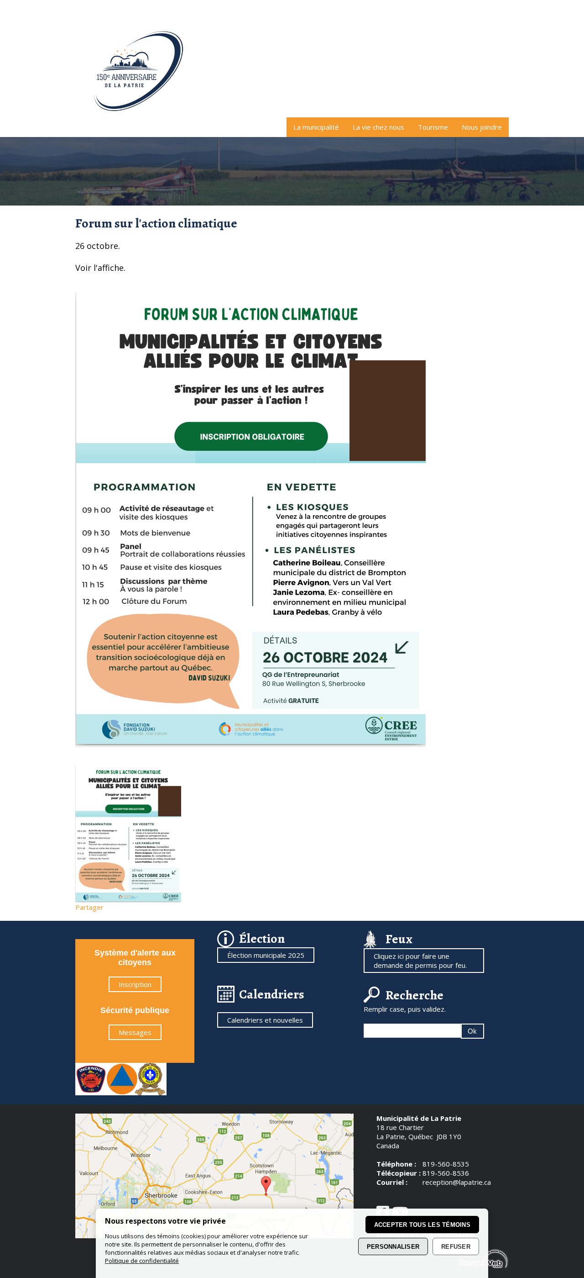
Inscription (135, 984)
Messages (135, 1032)
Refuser (455, 1246)
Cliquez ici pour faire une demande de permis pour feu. (420, 960)
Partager (89, 907)
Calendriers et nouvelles (265, 1020)
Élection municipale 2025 (265, 955)
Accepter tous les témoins (422, 1224)
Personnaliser (393, 1246)
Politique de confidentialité (142, 1261)
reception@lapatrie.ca (456, 1182)
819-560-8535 (445, 1163)
